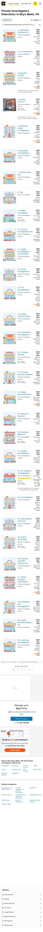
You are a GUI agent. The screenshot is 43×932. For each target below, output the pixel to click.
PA (8, 662)
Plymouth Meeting (4, 774)
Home (3, 662)
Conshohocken (16, 769)
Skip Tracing (5, 800)
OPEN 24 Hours (29, 24)
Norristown (15, 765)
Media (35, 765)
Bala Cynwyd (25, 770)
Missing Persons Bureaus (35, 801)
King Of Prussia (25, 766)
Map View (8, 20)
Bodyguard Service (35, 795)
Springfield (15, 773)
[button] (40, 4)
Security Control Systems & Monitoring (21, 796)
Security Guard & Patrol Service (7, 788)
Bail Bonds (33, 788)
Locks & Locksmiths (19, 801)
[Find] (35, 3)
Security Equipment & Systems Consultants (20, 790)
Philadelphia (5, 765)
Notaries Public (6, 804)
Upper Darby (37, 769)
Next (32, 669)
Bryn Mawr (14, 662)
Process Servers (7, 795)
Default (36, 20)
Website (20, 37)
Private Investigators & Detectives (28, 35)
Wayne (4, 769)
